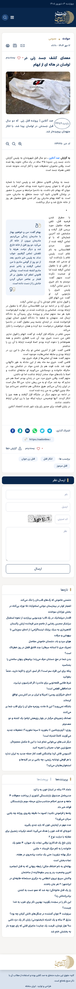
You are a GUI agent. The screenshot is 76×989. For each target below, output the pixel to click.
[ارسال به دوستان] (22, 45)
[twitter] (42, 430)
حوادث (66, 39)
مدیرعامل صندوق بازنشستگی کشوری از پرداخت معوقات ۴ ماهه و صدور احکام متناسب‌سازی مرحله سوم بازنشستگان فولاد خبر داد (40, 801)
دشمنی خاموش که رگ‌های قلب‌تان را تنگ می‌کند (45, 600)
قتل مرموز (62, 466)
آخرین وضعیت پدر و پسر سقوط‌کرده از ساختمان (46, 872)
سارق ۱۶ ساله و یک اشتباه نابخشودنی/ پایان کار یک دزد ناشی (39, 920)
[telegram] (49, 430)
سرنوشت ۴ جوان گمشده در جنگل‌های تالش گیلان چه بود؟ (40, 914)
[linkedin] (27, 430)
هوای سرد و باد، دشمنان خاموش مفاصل (50, 642)
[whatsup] (34, 430)
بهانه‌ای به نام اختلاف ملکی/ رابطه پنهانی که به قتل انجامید (40, 866)
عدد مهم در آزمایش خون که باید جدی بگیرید (47, 825)
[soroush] (20, 430)
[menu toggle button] (12, 17)
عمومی (52, 39)
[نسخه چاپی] (8, 45)
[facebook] (12, 430)
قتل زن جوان (28, 459)
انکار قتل (47, 459)
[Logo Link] (64, 17)
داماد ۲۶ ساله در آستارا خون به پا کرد (52, 790)
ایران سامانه (30, 986)
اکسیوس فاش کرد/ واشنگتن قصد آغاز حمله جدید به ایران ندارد (38, 754)
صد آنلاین (54, 158)
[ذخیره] (15, 45)
